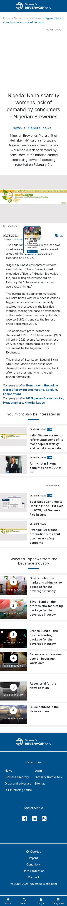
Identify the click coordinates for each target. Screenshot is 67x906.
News (18, 18)
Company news (21, 239)
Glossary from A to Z (49, 777)
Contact (33, 877)
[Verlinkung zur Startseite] (33, 742)
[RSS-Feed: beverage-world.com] (43, 818)
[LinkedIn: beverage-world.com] (33, 818)
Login (38, 770)
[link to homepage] (33, 6)
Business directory (17, 777)
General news (33, 18)
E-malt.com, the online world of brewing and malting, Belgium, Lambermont (30, 390)
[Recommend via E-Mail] (61, 235)
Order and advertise (18, 783)
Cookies (35, 851)
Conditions (33, 864)
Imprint (33, 858)
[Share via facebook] (56, 235)
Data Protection (33, 871)
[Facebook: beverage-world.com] (24, 818)
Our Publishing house (18, 790)
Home (7, 18)
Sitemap (40, 783)
